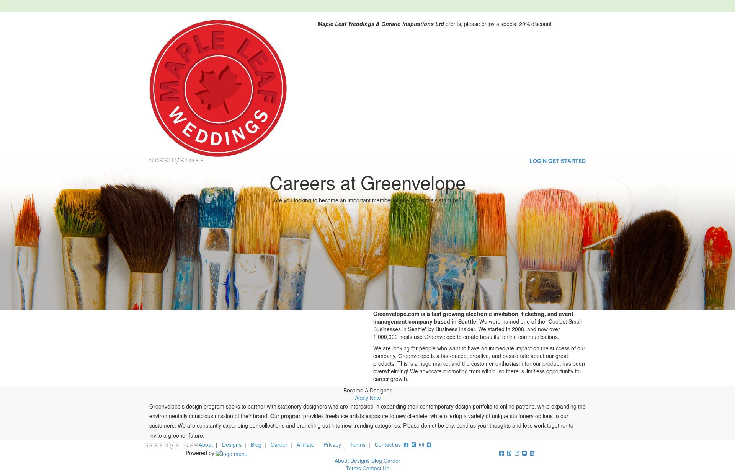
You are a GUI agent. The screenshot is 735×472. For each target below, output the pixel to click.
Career (279, 444)
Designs (232, 444)
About (206, 444)
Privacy (332, 444)
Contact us (388, 444)
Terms (358, 444)
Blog (256, 444)
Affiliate (305, 444)
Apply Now (368, 398)
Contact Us (376, 468)
